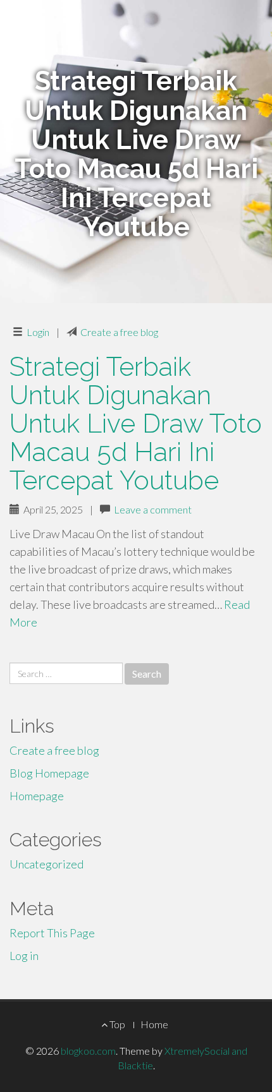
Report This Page (52, 933)
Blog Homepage (49, 773)
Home (154, 1024)
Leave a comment (153, 509)
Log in (24, 956)
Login (38, 332)
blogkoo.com (88, 1051)
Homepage (36, 796)
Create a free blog (119, 332)
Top (116, 1024)
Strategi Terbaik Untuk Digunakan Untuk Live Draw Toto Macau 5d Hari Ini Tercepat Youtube (135, 423)
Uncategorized (46, 864)
